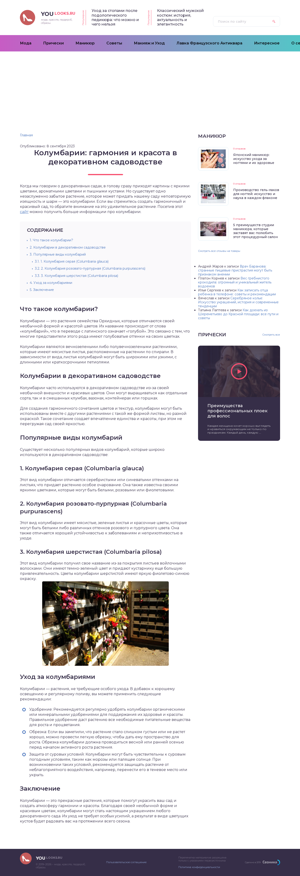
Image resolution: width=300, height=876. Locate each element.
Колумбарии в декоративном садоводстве (68, 247)
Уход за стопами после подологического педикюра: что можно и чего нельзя (115, 17)
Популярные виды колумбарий (58, 254)
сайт (24, 212)
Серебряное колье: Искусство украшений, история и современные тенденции (238, 302)
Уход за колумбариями (51, 283)
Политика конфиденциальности (199, 867)
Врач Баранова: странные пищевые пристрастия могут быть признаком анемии (235, 270)
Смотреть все (271, 334)
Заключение (42, 290)
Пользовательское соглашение (126, 862)
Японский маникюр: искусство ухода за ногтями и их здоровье (253, 159)
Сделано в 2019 (253, 862)
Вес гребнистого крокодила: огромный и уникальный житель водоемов (234, 282)
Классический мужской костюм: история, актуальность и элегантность (180, 17)
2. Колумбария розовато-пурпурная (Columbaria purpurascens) (90, 268)
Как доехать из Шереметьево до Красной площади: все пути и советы (238, 314)
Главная (26, 135)
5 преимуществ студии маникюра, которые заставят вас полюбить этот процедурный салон (255, 231)
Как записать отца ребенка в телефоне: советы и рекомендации (237, 292)
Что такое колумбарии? (51, 240)
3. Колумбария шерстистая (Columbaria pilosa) (76, 276)
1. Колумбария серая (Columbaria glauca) (72, 261)
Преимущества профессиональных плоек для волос (237, 411)
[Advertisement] (150, 86)
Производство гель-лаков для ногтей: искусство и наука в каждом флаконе (256, 194)
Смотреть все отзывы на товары (219, 251)
